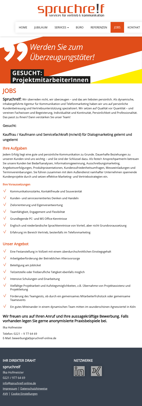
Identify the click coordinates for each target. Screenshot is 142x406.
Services (61, 27)
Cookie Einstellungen (24, 393)
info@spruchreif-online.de (19, 383)
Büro (80, 27)
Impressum (10, 388)
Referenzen (99, 27)
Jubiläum (41, 27)
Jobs (117, 27)
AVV (5, 393)
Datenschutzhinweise (33, 388)
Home (23, 27)
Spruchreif (71, 10)
